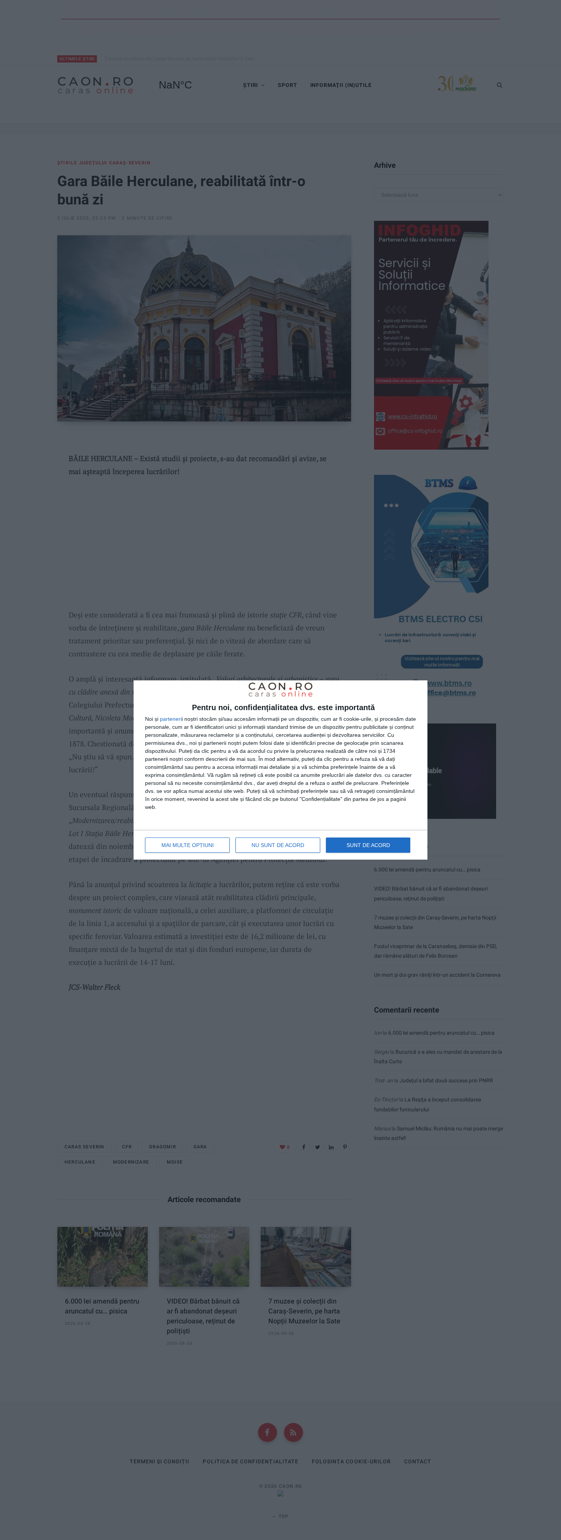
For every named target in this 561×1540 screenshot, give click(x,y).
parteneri (171, 719)
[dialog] (280, 770)
